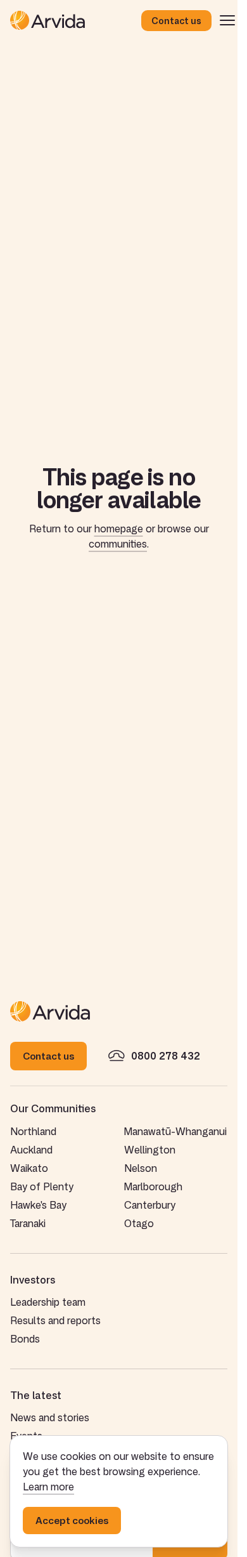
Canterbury (149, 1205)
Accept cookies (71, 1520)
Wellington (149, 1150)
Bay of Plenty (41, 1186)
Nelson (140, 1168)
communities (118, 544)
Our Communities (53, 1108)
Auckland (31, 1150)
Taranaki (28, 1223)
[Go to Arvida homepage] (75, 20)
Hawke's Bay (38, 1205)
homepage (118, 528)
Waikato (29, 1168)
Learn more (48, 1487)
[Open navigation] (227, 20)
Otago (139, 1223)
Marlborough (153, 1186)
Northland (33, 1131)
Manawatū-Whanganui (175, 1131)
